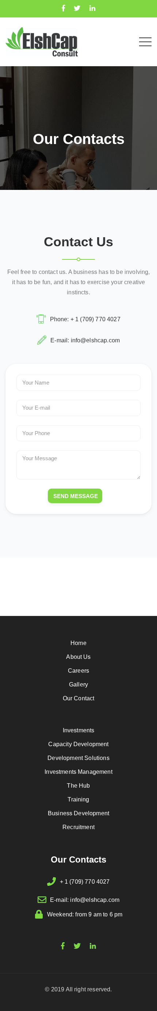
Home (78, 643)
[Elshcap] (41, 41)
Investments (79, 730)
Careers (78, 671)
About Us (78, 657)
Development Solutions (78, 758)
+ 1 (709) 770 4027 (95, 319)
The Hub (78, 786)
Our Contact (79, 698)
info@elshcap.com (95, 340)
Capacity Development (78, 744)
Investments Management (78, 772)
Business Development (78, 813)
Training (78, 799)
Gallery (78, 684)
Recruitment (78, 827)
